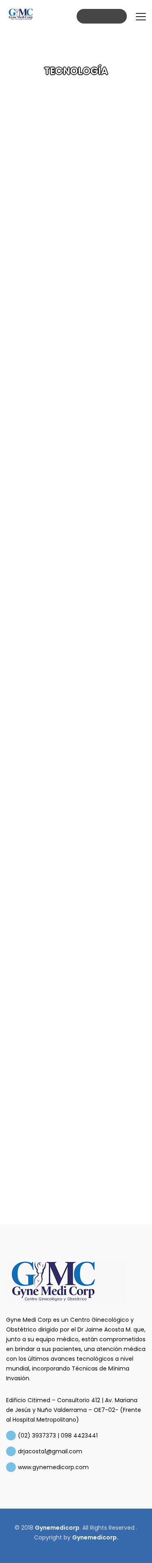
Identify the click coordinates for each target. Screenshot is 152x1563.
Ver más (44, 225)
